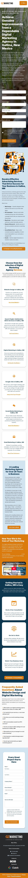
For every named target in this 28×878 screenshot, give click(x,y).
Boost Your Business (13, 425)
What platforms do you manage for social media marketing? (13, 732)
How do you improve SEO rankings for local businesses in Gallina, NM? (14, 727)
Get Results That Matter (14, 363)
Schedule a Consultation (14, 678)
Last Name (4, 95)
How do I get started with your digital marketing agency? (12, 742)
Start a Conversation (9, 141)
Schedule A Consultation (14, 855)
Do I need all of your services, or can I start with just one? (14, 713)
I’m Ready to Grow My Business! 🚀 (13, 248)
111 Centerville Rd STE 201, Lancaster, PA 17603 (14, 845)
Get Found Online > (14, 333)
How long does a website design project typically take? (13, 737)
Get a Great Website (14, 302)
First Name (4, 89)
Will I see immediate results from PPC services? (12, 722)
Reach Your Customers (13, 453)
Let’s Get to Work (14, 527)
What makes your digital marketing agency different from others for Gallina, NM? (14, 708)
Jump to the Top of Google (13, 394)
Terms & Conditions (16, 876)
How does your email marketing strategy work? (13, 718)
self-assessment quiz (15, 554)
